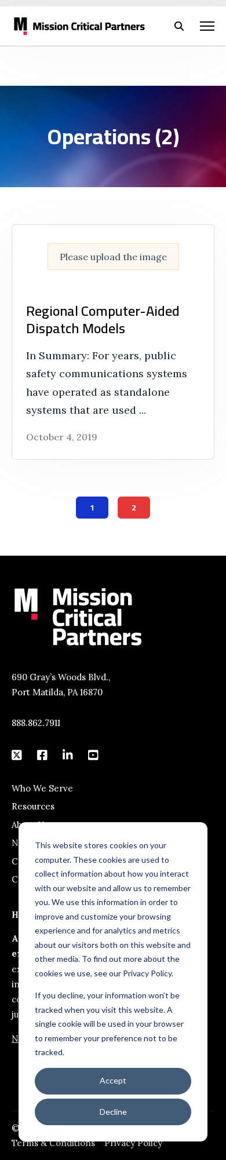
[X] (17, 755)
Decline (113, 1112)
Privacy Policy (133, 1142)
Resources (33, 806)
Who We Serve (42, 788)
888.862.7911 (36, 722)
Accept (113, 1080)
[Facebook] (43, 755)
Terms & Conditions (53, 1142)
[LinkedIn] (68, 755)
